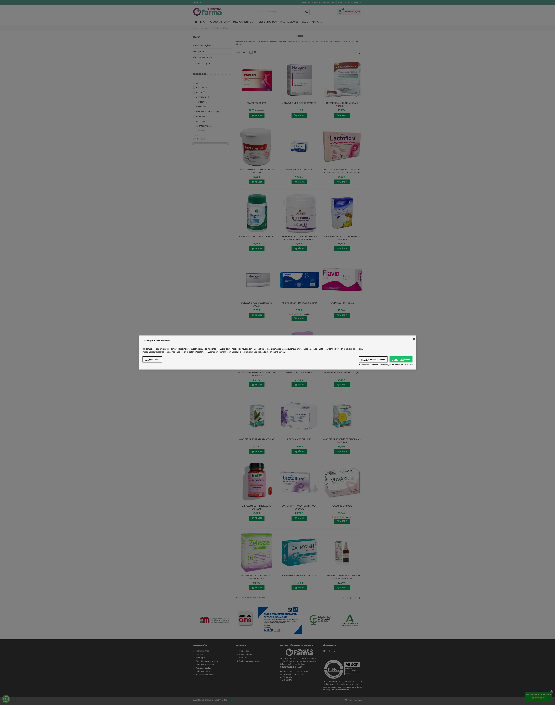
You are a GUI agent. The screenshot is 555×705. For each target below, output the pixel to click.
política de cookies (354, 349)
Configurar (152, 359)
